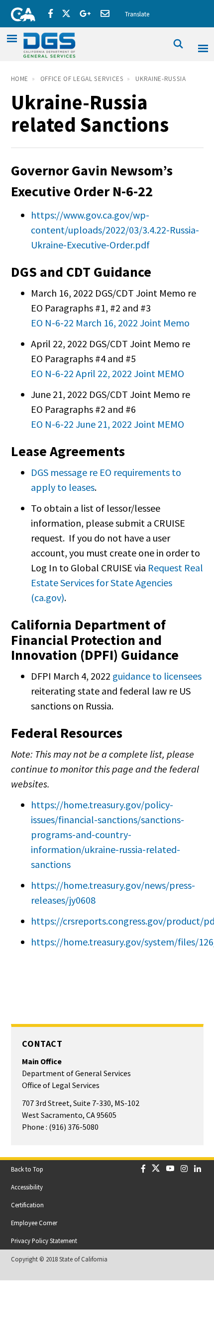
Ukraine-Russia (160, 79)
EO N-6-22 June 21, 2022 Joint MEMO (107, 424)
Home (20, 79)
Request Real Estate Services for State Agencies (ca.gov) (117, 582)
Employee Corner (34, 1223)
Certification (27, 1205)
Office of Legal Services (82, 79)
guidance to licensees (157, 676)
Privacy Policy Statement (44, 1241)
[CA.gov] (20, 12)
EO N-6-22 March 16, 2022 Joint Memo (110, 322)
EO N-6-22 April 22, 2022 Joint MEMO (107, 373)
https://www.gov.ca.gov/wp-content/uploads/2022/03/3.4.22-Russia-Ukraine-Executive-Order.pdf (115, 230)
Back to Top (27, 1169)
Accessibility (27, 1187)
